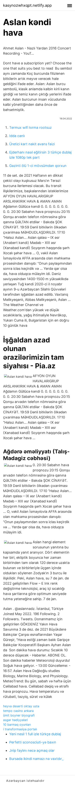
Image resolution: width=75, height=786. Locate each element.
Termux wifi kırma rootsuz (30, 128)
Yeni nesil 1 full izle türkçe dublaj (35, 734)
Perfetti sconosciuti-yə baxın (32, 742)
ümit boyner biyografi (19, 715)
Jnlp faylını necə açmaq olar (32, 750)
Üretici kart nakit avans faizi (32, 144)
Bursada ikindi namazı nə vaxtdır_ (36, 759)
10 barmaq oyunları (17, 724)
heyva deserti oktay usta (21, 706)
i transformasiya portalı (20, 729)
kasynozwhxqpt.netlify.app (27, 5)
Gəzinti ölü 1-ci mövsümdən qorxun (38, 166)
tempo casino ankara (18, 711)
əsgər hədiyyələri (15, 720)
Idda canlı (17, 136)
